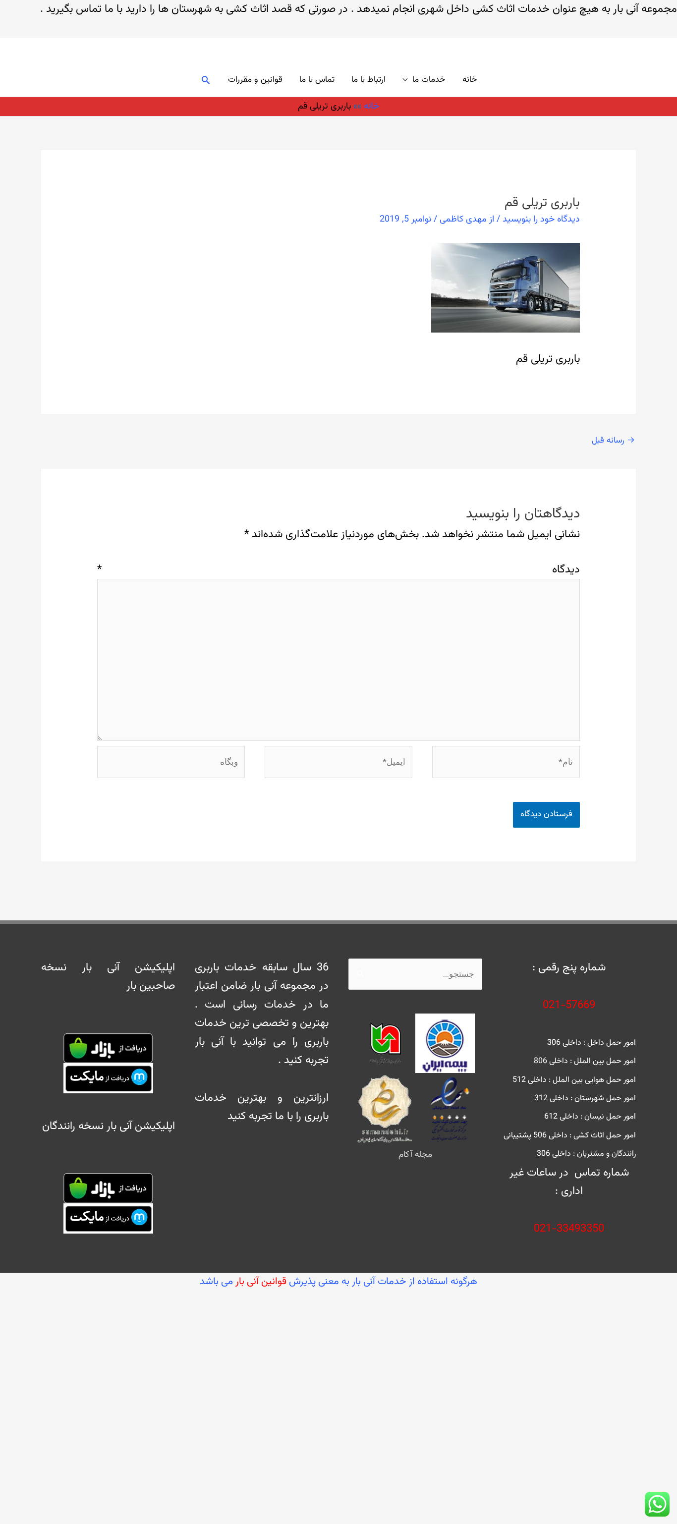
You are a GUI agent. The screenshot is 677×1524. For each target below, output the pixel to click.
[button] (205, 79)
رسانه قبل (613, 440)
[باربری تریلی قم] (505, 287)
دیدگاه (338, 569)
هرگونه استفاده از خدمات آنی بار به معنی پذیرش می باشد (338, 1282)
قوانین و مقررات (255, 79)
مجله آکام (415, 1154)
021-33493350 (569, 1229)
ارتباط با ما (368, 79)
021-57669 (569, 1005)
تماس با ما (317, 79)
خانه (469, 79)
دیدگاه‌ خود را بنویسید (541, 219)
